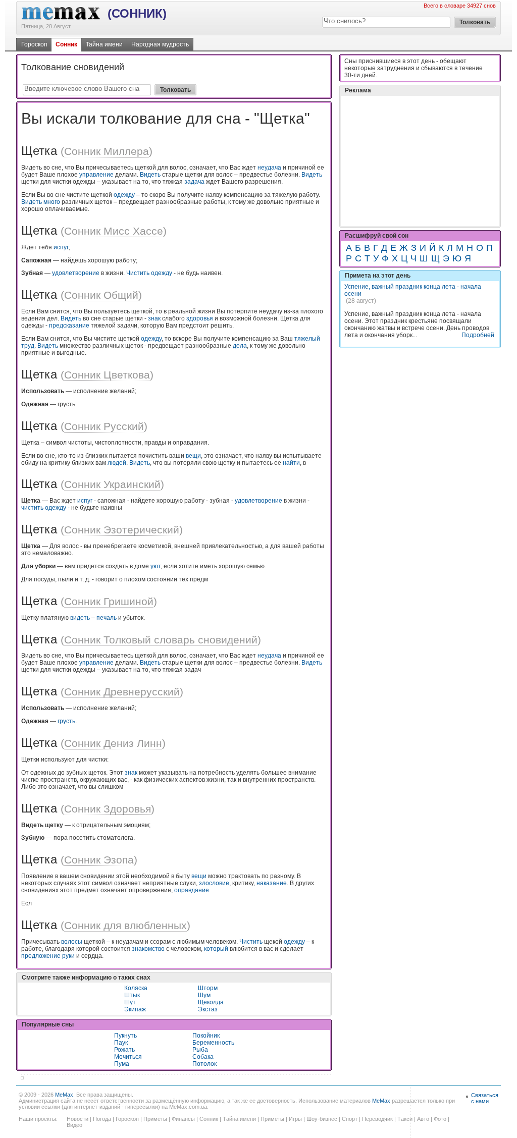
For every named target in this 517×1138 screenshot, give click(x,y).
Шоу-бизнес (321, 1119)
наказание (271, 883)
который (216, 948)
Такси (404, 1119)
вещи (193, 455)
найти (291, 462)
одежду (124, 194)
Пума (121, 1063)
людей (117, 462)
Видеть (150, 174)
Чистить (137, 273)
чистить (32, 507)
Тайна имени (104, 44)
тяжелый (307, 338)
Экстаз (208, 1009)
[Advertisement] (420, 161)
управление (96, 174)
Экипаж (135, 1009)
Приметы (155, 1119)
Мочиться (128, 1056)
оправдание (191, 890)
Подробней (477, 335)
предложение (41, 955)
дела (240, 345)
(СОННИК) (137, 13)
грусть (66, 721)
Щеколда (211, 1002)
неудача (269, 167)
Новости (77, 1119)
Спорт (349, 1119)
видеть (80, 617)
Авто (423, 1119)
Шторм (208, 988)
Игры (295, 1119)
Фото (440, 1119)
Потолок (204, 1063)
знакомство (148, 948)
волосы (71, 941)
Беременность (213, 1042)
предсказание (69, 325)
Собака (203, 1056)
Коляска (135, 988)
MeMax (64, 1095)
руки (68, 955)
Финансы (183, 1119)
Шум (204, 995)
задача (194, 181)
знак (154, 318)
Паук (121, 1042)
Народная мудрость (160, 44)
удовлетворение (75, 273)
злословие (214, 883)
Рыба (200, 1049)
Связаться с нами (484, 1098)
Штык (132, 995)
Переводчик (377, 1119)
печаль (106, 617)
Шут (130, 1002)
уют (155, 566)
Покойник (206, 1035)
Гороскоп (34, 44)
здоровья (199, 318)
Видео (74, 1125)
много (51, 201)
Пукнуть (125, 1035)
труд (27, 345)
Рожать (124, 1049)
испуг (61, 247)
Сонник (66, 44)
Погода (102, 1119)
